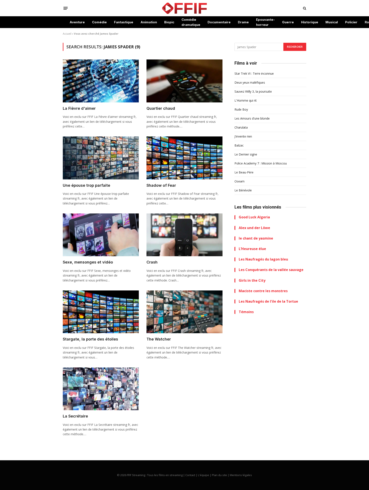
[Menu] (65, 8)
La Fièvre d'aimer (79, 108)
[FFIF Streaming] (184, 8)
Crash (152, 262)
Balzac (239, 145)
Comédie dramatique (191, 22)
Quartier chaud (160, 108)
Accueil (67, 34)
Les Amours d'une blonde (252, 118)
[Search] (304, 8)
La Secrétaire (75, 416)
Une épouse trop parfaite (86, 185)
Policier (351, 22)
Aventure (77, 22)
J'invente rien (243, 136)
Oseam (239, 181)
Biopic (169, 22)
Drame (243, 22)
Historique (309, 22)
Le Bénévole (243, 190)
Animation (149, 22)
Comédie (99, 22)
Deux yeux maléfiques (249, 82)
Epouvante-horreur (265, 22)
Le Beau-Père (243, 172)
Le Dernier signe (245, 154)
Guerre (288, 22)
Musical (331, 22)
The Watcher (158, 339)
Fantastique (123, 22)
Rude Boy (241, 109)
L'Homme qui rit (245, 100)
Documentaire (219, 22)
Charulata (241, 127)
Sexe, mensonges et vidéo (88, 262)
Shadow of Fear (161, 185)
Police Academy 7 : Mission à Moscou (260, 163)
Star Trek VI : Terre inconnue (254, 73)
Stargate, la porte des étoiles (90, 339)
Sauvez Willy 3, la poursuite (253, 91)
